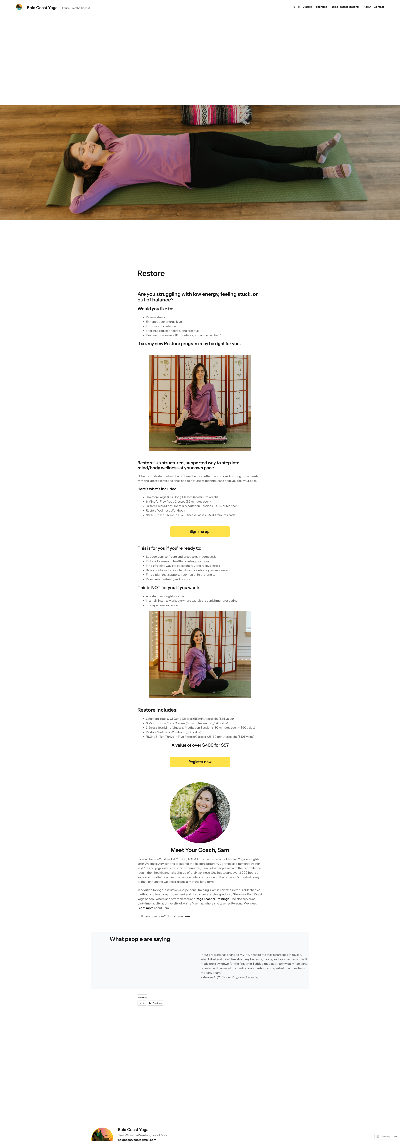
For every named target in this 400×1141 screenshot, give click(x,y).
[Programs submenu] (328, 7)
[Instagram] (299, 7)
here (186, 916)
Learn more (145, 908)
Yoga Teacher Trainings (212, 899)
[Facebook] (294, 7)
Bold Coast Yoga (42, 7)
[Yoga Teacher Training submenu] (360, 7)
